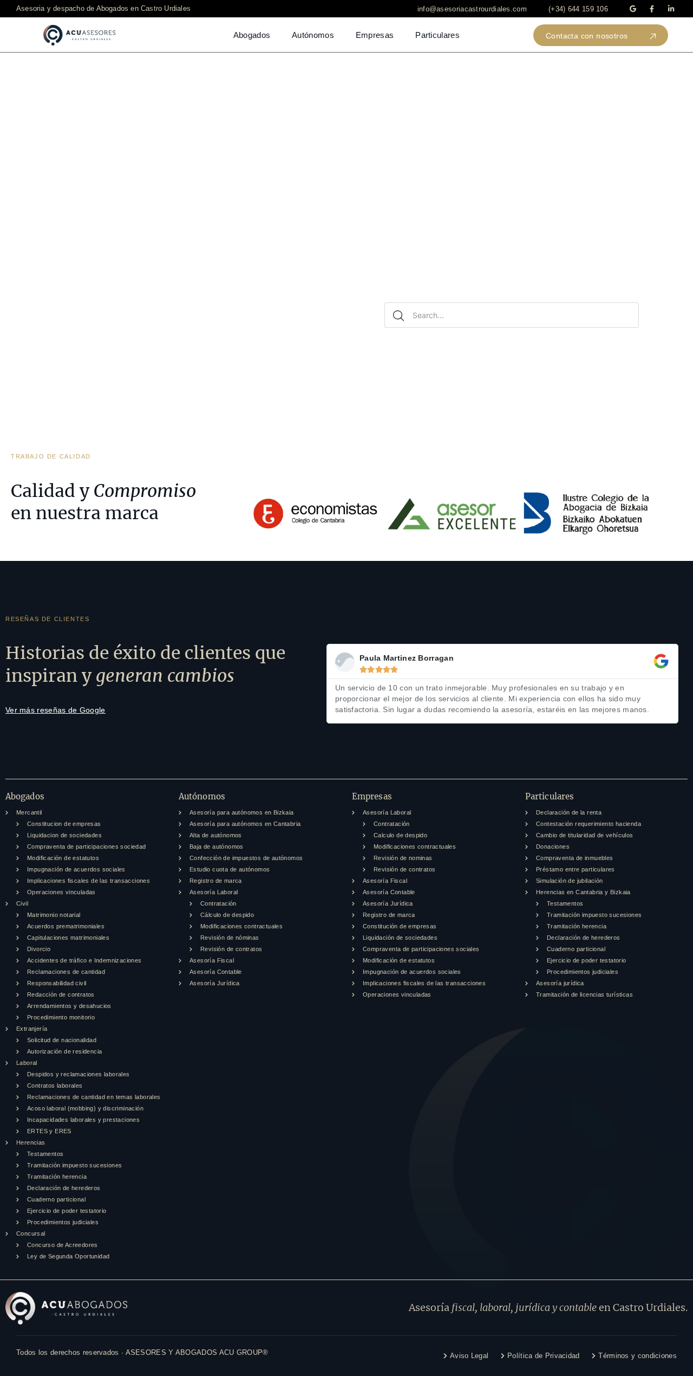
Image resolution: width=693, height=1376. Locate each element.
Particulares (437, 35)
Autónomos (313, 35)
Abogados (251, 35)
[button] (472, 9)
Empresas (375, 35)
